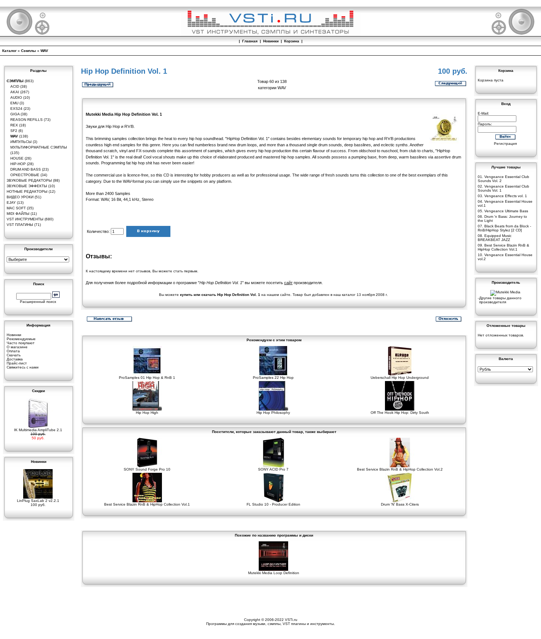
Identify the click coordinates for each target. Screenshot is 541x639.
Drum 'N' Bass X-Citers (400, 504)
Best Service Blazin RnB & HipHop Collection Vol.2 (400, 469)
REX (14, 125)
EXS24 (16, 108)
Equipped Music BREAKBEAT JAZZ (495, 238)
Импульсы (21, 142)
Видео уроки (20, 197)
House (17, 158)
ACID (14, 86)
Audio (16, 97)
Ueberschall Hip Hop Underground (400, 378)
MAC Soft (16, 208)
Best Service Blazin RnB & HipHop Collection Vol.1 (147, 504)
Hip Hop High (147, 413)
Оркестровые (24, 175)
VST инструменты (25, 219)
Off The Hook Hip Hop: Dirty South (400, 413)
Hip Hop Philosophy (273, 413)
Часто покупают (21, 343)
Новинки (271, 41)
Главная (250, 41)
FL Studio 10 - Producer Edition (273, 504)
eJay (11, 202)
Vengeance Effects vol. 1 (505, 196)
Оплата (13, 351)
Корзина (291, 41)
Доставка (15, 359)
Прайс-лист (17, 363)
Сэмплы (28, 51)
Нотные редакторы (27, 191)
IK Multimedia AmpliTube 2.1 (38, 430)
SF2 (13, 131)
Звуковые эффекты (27, 186)
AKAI (14, 92)
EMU (14, 103)
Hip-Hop (18, 164)
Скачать (14, 355)
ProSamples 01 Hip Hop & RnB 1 (147, 378)
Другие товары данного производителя (500, 300)
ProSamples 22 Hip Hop (273, 378)
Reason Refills (26, 120)
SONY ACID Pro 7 (273, 469)
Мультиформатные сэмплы (38, 147)
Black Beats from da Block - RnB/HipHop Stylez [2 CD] (504, 228)
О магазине (17, 347)
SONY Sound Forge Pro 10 (147, 469)
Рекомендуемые (21, 339)
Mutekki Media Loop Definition (273, 573)
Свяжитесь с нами (23, 367)
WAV (44, 51)
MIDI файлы (18, 214)
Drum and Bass (25, 169)
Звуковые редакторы (29, 180)
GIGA (15, 114)
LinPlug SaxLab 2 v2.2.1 (38, 501)
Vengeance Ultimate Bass (506, 211)
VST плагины (20, 225)
